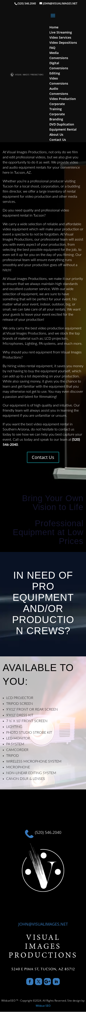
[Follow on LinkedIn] (56, 981)
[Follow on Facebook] (29, 981)
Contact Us (43, 457)
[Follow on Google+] (47, 981)
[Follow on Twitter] (38, 981)
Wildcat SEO (43, 1006)
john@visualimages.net (43, 924)
